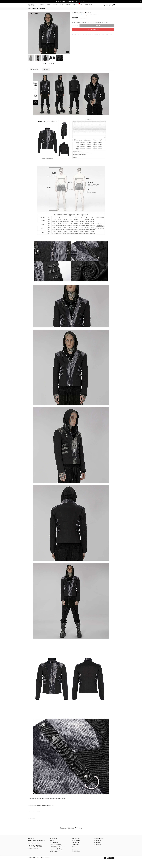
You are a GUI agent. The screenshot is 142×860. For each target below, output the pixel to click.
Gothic (42, 5)
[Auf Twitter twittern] (49, 63)
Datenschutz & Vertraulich (56, 850)
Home (29, 8)
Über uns (52, 840)
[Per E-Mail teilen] (54, 63)
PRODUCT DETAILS (34, 69)
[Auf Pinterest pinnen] (51, 63)
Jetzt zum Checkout (93, 29)
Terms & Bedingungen (55, 848)
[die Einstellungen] (106, 5)
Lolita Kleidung (75, 844)
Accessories (75, 850)
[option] (49, 33)
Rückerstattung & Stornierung (57, 846)
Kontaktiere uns (54, 842)
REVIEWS (46, 69)
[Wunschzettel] (109, 5)
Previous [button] (29, 33)
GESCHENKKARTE (54, 851)
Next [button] (68, 33)
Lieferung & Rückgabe (95, 22)
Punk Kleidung (75, 842)
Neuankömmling (78, 4)
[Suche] (104, 5)
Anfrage (105, 22)
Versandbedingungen (55, 844)
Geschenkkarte (76, 851)
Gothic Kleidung (76, 840)
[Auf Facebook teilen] (47, 63)
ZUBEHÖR (68, 5)
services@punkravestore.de (38, 840)
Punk (48, 5)
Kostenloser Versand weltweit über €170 (71, 1)
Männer (55, 5)
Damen (61, 5)
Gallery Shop (88, 5)
